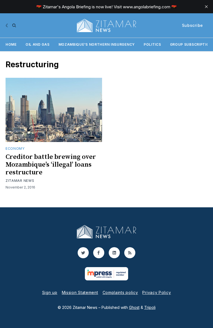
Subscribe (192, 25)
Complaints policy (120, 292)
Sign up (49, 292)
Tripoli (150, 307)
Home (11, 44)
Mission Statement (80, 292)
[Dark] (8, 25)
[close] (206, 6)
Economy (15, 148)
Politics (152, 44)
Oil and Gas (38, 44)
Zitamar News (20, 181)
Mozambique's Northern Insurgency (97, 44)
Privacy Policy (156, 292)
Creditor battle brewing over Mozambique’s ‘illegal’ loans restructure (51, 165)
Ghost (134, 307)
